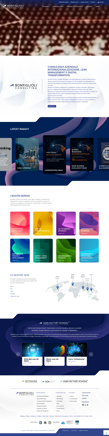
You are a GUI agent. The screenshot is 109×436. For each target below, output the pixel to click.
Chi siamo (45, 6)
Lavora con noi (84, 2)
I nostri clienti (74, 2)
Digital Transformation (41, 399)
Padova (39, 416)
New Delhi (58, 416)
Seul (91, 416)
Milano (28, 416)
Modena (33, 416)
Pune (71, 416)
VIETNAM (12, 294)
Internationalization (41, 403)
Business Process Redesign (43, 396)
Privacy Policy (65, 430)
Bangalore (65, 416)
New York (45, 416)
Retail (58, 403)
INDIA (11, 291)
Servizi (58, 411)
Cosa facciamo (58, 6)
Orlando (51, 416)
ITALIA (11, 286)
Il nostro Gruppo (73, 401)
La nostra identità (73, 399)
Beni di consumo (60, 406)
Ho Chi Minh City (79, 416)
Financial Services (60, 408)
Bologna (22, 416)
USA (11, 289)
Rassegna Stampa (63, 2)
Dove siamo (85, 395)
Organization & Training (42, 408)
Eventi (98, 6)
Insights (89, 6)
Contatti (93, 2)
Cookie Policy (74, 430)
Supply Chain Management (42, 411)
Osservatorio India (54, 170)
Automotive (59, 396)
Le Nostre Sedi (19, 275)
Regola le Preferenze (83, 430)
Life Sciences (59, 401)
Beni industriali (60, 399)
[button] (106, 155)
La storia (71, 396)
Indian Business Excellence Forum (79, 167)
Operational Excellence (42, 406)
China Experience (24, 168)
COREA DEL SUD (14, 296)
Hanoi (86, 416)
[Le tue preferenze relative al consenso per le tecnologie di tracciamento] (106, 433)
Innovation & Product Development (44, 401)
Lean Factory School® (75, 6)
